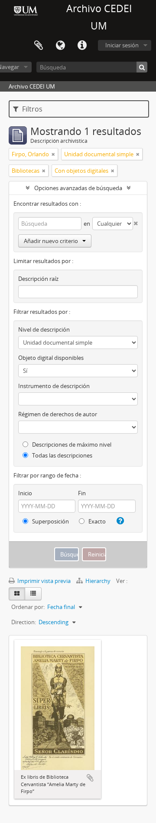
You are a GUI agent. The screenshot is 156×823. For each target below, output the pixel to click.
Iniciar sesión (122, 45)
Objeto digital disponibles (51, 358)
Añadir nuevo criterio (51, 241)
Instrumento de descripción (54, 386)
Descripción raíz (38, 279)
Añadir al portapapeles (90, 778)
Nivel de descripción (44, 329)
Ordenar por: (28, 607)
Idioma (60, 45)
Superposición (50, 521)
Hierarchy (98, 581)
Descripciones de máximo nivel (71, 444)
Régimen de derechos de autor (57, 414)
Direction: (23, 622)
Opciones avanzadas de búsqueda (78, 188)
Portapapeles (38, 45)
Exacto (96, 521)
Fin (82, 493)
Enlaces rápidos (82, 45)
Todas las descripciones (61, 455)
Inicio (25, 493)
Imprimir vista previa (43, 581)
